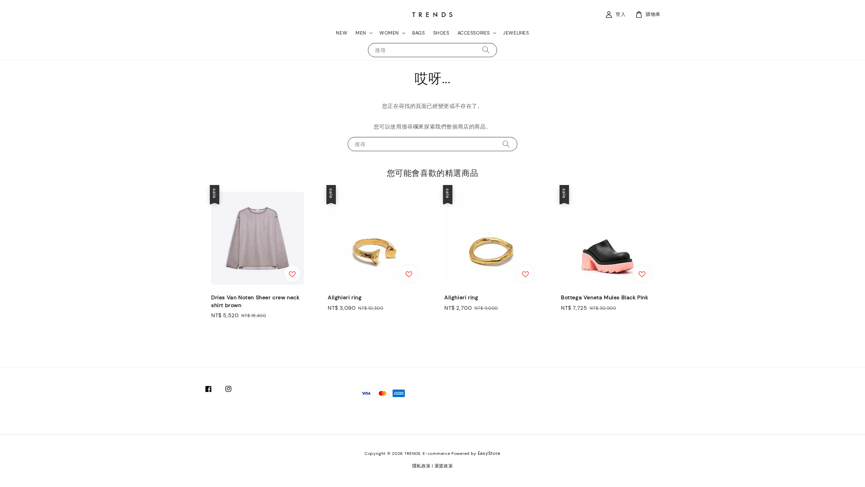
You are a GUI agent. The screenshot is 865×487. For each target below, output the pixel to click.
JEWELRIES (516, 33)
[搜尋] (486, 49)
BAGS (418, 33)
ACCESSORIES (474, 33)
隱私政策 (421, 466)
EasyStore (489, 453)
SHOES (441, 33)
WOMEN (389, 33)
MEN (360, 33)
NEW (341, 33)
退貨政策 (444, 466)
